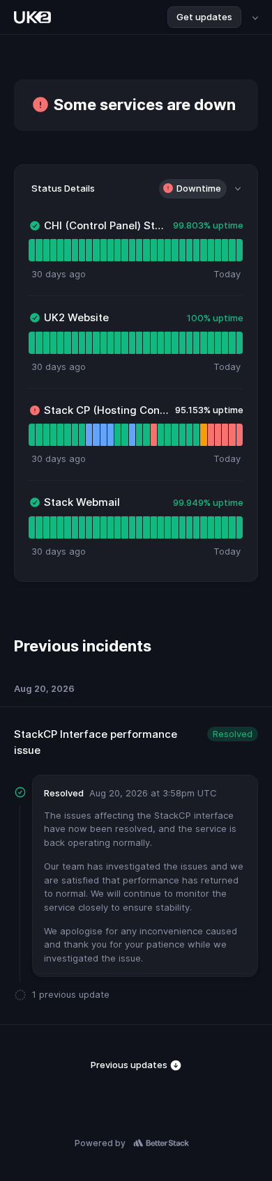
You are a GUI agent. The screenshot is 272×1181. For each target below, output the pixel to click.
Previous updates (130, 1064)
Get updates (204, 16)
